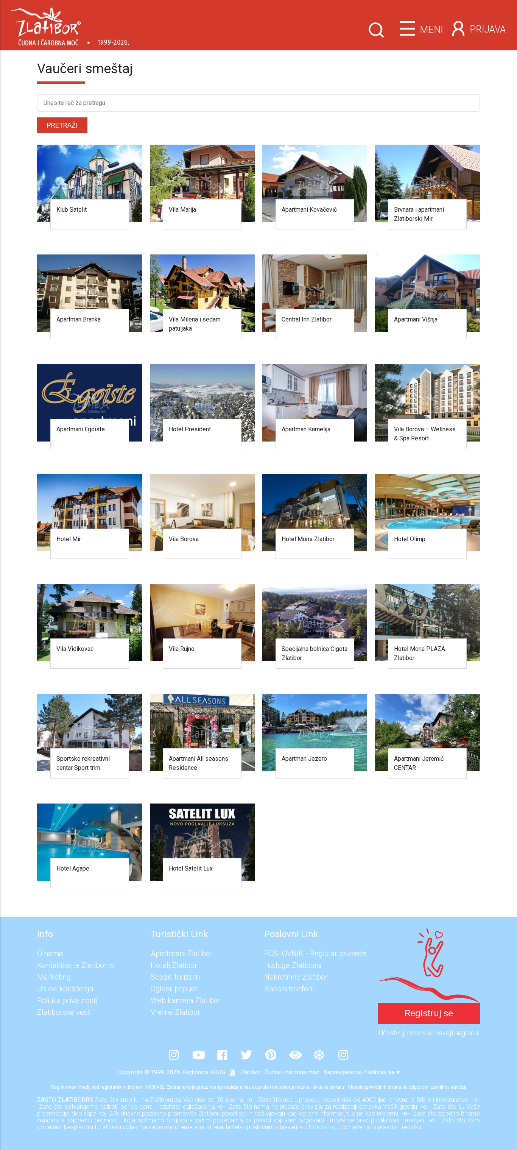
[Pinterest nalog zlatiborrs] (270, 1055)
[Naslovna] (70, 23)
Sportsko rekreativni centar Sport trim (83, 763)
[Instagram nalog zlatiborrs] (173, 1055)
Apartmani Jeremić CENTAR (419, 763)
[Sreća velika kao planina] (429, 934)
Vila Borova (184, 539)
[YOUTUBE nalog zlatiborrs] (198, 1055)
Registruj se (429, 1013)
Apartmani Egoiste (80, 429)
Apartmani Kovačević (309, 209)
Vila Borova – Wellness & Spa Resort (425, 434)
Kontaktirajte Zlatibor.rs (76, 965)
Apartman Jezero (304, 758)
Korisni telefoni (289, 988)
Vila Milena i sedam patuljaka (195, 324)
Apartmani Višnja (416, 319)
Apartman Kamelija (306, 429)
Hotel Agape (72, 868)
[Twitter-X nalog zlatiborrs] (246, 1055)
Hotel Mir (68, 539)
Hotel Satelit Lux (191, 868)
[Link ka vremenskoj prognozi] (319, 1055)
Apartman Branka (78, 319)
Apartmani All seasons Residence (198, 763)
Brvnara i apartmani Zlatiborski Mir (419, 214)
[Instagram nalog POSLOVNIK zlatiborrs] (343, 1055)
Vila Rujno (182, 648)
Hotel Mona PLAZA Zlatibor (419, 653)
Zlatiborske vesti (64, 1012)
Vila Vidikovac (74, 648)
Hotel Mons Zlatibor (308, 539)
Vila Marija (182, 209)
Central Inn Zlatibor (307, 319)
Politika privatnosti (67, 1000)
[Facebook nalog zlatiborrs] (222, 1055)
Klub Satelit (71, 209)
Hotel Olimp (409, 539)
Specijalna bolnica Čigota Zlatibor (314, 653)
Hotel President (190, 429)
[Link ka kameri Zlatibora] (295, 1055)
